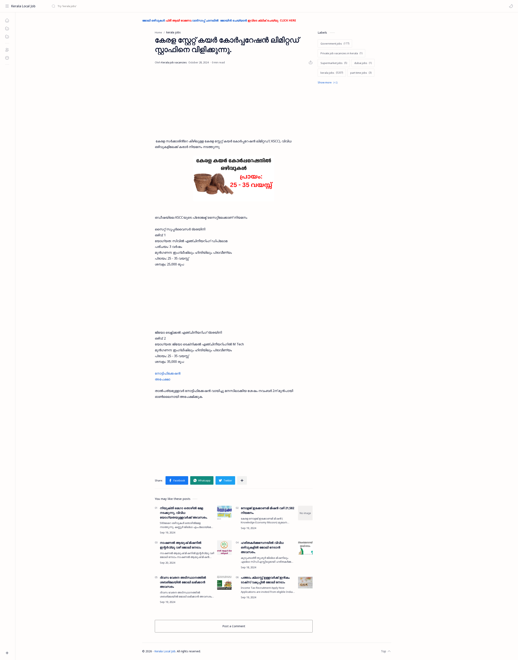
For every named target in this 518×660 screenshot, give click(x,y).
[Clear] (115, 6)
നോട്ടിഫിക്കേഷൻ (167, 373)
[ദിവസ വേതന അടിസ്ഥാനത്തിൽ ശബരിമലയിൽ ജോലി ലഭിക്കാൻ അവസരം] (224, 582)
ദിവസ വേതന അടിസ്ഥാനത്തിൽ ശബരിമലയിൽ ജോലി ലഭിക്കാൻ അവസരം (183, 582)
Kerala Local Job (23, 6)
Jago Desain (227, 651)
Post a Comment (233, 626)
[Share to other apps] (242, 480)
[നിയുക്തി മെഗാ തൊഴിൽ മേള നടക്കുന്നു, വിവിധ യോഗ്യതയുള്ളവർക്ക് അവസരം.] (224, 513)
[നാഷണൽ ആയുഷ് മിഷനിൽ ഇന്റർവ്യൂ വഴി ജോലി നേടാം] (224, 547)
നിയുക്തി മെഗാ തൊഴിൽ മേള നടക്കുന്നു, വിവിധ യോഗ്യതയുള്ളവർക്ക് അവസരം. (183, 512)
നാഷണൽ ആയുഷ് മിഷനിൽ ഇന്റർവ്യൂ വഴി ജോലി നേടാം (180, 545)
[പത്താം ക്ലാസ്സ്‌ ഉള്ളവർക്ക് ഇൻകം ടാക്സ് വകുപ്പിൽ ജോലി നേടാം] (305, 582)
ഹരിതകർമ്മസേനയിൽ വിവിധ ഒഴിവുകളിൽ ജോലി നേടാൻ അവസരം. (262, 547)
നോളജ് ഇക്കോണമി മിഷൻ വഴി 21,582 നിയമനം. (267, 510)
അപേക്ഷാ (162, 379)
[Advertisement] (234, 101)
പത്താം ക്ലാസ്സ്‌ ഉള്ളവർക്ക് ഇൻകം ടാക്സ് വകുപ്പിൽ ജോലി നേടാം (265, 579)
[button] (511, 6)
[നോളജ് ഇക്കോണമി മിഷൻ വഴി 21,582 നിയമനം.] (305, 513)
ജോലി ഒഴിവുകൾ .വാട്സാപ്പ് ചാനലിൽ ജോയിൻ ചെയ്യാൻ (219, 20)
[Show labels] (328, 82)
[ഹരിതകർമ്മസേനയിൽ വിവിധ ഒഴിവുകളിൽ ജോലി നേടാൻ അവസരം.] (305, 547)
